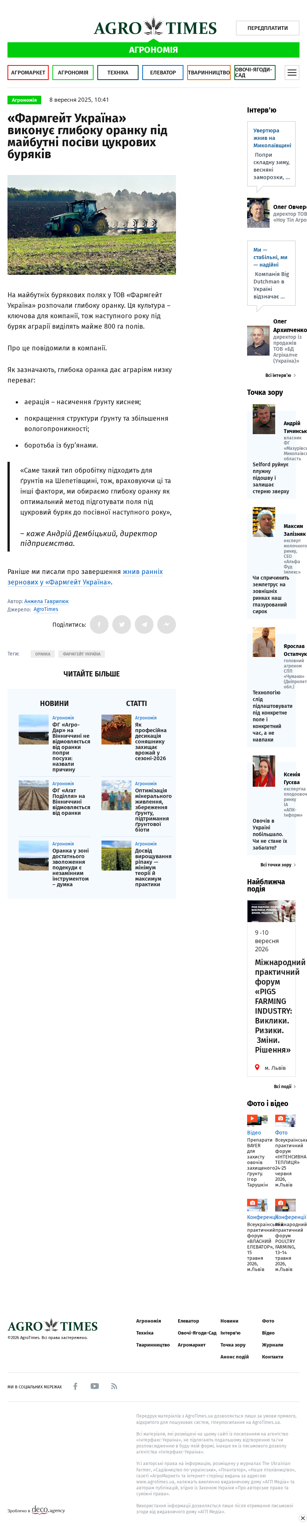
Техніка (117, 72)
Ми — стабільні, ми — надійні (270, 257)
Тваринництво (209, 72)
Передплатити (267, 28)
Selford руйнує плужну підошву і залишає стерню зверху (271, 478)
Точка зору (233, 1345)
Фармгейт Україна (81, 654)
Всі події (282, 1086)
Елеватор (163, 72)
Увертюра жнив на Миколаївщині (272, 138)
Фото (268, 1321)
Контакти (272, 1357)
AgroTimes (46, 609)
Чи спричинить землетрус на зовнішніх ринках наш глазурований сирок (271, 595)
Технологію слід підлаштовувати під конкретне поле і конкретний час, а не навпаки (271, 716)
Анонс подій (235, 1357)
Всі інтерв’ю (278, 375)
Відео (268, 1333)
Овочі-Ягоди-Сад (253, 72)
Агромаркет (28, 72)
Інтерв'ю (230, 1333)
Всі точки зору (276, 865)
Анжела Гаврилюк (46, 601)
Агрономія (73, 72)
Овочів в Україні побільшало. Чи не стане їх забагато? (270, 834)
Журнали (272, 1345)
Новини (229, 1321)
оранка (42, 654)
